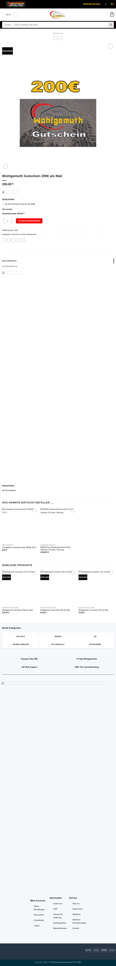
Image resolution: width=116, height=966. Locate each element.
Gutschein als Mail (18, 234)
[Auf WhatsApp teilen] (4, 240)
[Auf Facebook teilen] (9, 240)
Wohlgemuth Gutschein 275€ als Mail (17, 610)
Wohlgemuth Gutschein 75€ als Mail (93, 610)
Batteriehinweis (60, 928)
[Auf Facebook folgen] (2, 949)
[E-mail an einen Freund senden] (18, 240)
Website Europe (88, 4)
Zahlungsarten (59, 923)
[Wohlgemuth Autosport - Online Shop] (58, 15)
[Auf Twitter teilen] (13, 240)
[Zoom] (5, 166)
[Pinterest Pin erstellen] (23, 240)
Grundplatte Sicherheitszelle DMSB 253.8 (19, 547)
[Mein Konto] (107, 15)
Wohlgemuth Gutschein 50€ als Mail (55, 610)
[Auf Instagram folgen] (6, 949)
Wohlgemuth (58, 33)
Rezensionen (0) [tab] (9, 266)
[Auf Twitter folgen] (10, 949)
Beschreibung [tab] (9, 261)
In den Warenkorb (29, 221)
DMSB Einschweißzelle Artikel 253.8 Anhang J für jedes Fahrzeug (55, 548)
